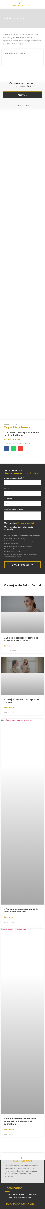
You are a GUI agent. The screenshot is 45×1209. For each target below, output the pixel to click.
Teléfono (8, 499)
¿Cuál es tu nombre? (13, 478)
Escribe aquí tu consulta (14, 509)
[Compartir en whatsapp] (13, 448)
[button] (22, 94)
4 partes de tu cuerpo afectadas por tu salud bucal (21, 434)
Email (6, 488)
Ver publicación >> (12, 439)
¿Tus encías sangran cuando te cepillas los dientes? (21, 910)
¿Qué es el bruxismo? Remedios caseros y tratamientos (21, 639)
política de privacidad (24, 523)
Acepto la (20, 523)
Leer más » (9, 646)
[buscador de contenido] (41, 4)
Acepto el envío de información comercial (18, 528)
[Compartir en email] (20, 448)
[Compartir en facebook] (6, 448)
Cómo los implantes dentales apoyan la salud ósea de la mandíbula (20, 1121)
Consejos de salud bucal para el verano (21, 701)
